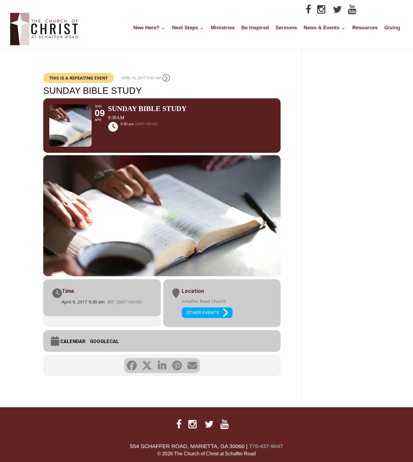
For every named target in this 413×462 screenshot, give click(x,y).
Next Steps (185, 28)
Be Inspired (255, 28)
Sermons (286, 28)
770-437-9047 (266, 446)
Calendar (72, 341)
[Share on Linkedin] (162, 365)
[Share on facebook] (131, 365)
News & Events (322, 28)
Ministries (223, 28)
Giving (392, 28)
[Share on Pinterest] (177, 365)
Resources (365, 28)
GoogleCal (104, 341)
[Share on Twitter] (146, 365)
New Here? (146, 28)
